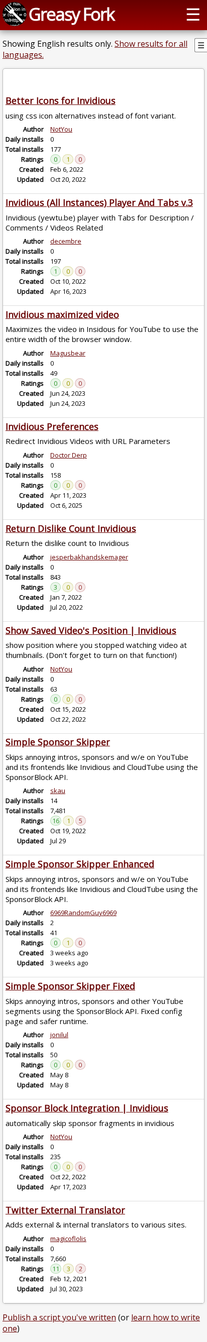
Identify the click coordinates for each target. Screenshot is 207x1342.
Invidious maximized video (62, 314)
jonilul (59, 1034)
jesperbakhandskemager (89, 557)
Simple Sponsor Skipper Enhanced (80, 864)
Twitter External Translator (65, 1210)
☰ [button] (192, 14)
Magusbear (67, 353)
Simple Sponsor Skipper (58, 742)
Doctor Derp (68, 455)
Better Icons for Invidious (61, 100)
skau (57, 790)
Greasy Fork (71, 14)
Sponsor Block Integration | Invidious (87, 1108)
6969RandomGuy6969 (83, 912)
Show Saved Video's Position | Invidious (91, 630)
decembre (65, 241)
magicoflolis (68, 1238)
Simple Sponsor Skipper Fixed (70, 986)
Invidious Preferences (52, 426)
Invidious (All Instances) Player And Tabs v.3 (99, 202)
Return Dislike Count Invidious (71, 528)
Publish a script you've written (59, 1317)
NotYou (61, 129)
